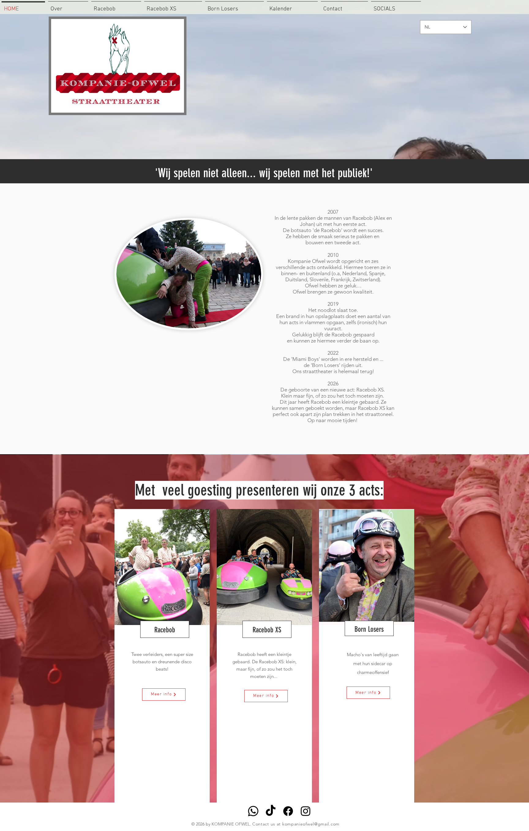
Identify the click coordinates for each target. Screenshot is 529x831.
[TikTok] (270, 811)
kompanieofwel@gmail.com (311, 824)
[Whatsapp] (253, 811)
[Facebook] (288, 811)
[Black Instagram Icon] (305, 811)
